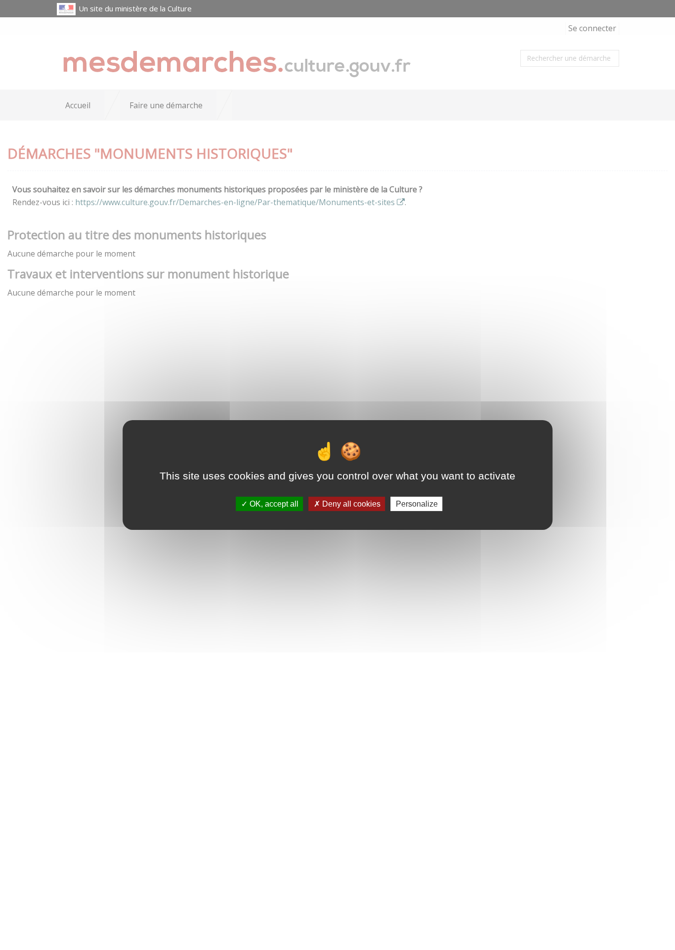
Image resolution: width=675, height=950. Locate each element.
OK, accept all (273, 504)
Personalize (417, 504)
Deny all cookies (350, 504)
